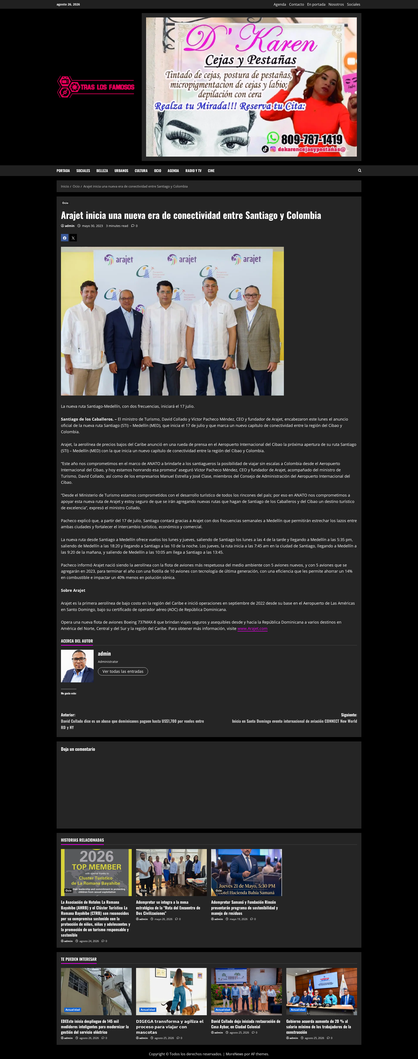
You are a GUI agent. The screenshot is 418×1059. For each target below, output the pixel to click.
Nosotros (336, 4)
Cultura (141, 170)
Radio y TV (193, 170)
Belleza (102, 170)
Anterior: (132, 721)
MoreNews (234, 1054)
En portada (316, 4)
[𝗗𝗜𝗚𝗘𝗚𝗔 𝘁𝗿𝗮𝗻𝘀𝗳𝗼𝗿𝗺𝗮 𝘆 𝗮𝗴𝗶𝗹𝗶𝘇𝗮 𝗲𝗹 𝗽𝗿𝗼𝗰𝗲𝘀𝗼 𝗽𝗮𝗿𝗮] (171, 991)
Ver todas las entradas (123, 671)
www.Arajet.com (253, 628)
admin (69, 226)
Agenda (280, 4)
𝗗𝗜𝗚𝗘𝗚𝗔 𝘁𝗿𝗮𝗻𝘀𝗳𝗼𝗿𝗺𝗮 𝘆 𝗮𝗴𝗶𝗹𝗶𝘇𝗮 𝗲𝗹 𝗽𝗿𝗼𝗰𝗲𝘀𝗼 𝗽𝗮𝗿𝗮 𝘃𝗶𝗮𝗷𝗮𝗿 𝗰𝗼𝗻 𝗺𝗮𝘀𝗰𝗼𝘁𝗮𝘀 (169, 1026)
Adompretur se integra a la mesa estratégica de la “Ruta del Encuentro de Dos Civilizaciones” (168, 907)
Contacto (296, 4)
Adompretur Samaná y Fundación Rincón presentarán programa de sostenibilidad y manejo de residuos (244, 907)
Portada (63, 170)
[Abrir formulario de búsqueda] (359, 170)
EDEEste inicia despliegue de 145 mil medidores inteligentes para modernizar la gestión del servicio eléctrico (95, 1026)
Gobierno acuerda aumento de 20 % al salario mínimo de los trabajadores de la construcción (318, 1026)
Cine (211, 170)
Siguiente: (294, 718)
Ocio (157, 170)
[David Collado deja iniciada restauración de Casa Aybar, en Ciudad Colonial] (246, 991)
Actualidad (73, 1010)
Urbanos (121, 170)
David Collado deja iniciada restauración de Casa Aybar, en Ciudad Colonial (245, 1023)
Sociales (353, 4)
